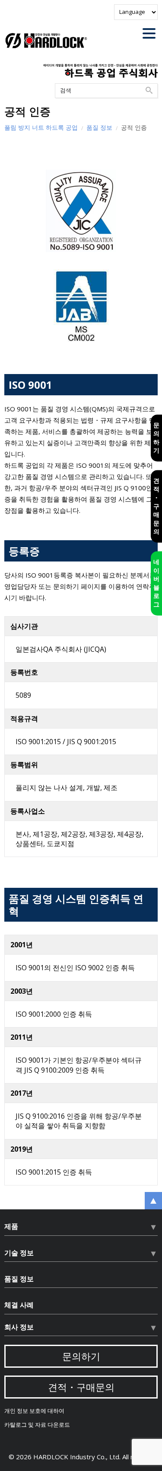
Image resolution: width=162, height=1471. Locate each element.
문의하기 (156, 438)
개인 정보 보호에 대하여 (34, 1411)
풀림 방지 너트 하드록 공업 (41, 127)
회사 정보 (19, 1327)
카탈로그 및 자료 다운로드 (37, 1424)
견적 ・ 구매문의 (156, 506)
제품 (11, 1226)
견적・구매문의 (81, 1386)
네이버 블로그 (156, 583)
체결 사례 (19, 1305)
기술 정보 (19, 1253)
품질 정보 (99, 127)
